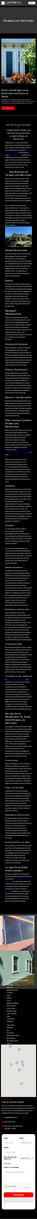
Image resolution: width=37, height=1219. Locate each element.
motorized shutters (11, 452)
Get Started (7, 108)
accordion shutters (23, 450)
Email (21, 1138)
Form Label (7, 1163)
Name (6, 1138)
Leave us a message (11, 1167)
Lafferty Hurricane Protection (16, 680)
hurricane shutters (15, 155)
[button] (31, 3)
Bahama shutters (23, 452)
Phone (6, 1148)
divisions (28, 581)
